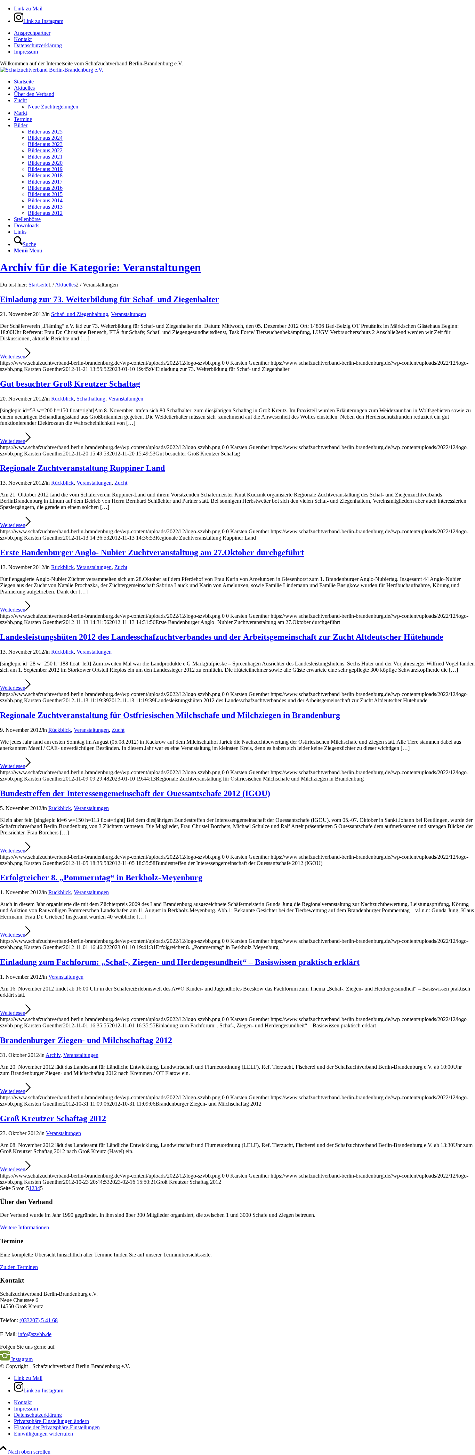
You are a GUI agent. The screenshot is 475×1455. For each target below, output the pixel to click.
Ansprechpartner (32, 33)
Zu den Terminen (19, 1267)
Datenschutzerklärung (38, 45)
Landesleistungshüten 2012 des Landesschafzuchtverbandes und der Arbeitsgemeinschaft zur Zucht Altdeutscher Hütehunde (221, 636)
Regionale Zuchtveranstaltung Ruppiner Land (82, 467)
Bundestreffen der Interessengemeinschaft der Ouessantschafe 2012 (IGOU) (135, 793)
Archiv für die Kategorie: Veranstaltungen (100, 267)
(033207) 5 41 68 (38, 1320)
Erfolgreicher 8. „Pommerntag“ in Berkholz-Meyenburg (101, 877)
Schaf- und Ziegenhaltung (79, 314)
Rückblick (62, 399)
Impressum (26, 52)
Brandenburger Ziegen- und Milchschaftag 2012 (86, 1040)
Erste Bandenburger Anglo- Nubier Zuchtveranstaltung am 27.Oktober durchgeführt (152, 552)
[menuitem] (244, 33)
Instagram (21, 1359)
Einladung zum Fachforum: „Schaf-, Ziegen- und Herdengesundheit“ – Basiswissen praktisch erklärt (180, 962)
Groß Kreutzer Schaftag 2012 (53, 1118)
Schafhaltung (91, 399)
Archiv (53, 1055)
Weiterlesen (12, 356)
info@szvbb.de (34, 1334)
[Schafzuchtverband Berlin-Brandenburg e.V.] (51, 70)
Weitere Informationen (24, 1227)
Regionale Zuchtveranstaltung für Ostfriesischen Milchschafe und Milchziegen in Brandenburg (170, 715)
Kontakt (23, 39)
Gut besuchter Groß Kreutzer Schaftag (70, 383)
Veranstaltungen (128, 314)
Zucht (120, 483)
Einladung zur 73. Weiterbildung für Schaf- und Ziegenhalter (109, 299)
